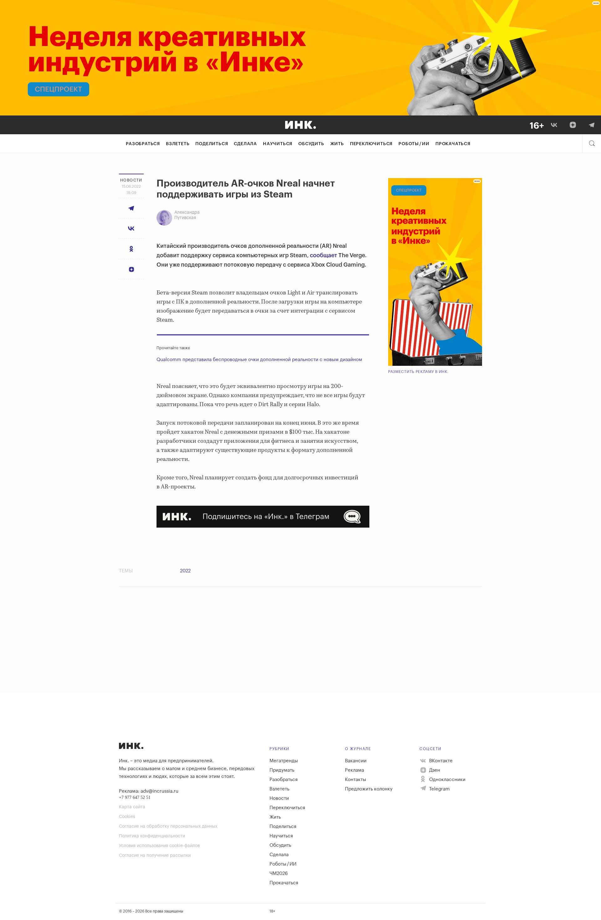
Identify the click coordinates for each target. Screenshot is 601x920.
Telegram (439, 789)
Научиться (277, 144)
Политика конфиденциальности (152, 836)
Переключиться (371, 144)
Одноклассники (446, 779)
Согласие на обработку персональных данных (168, 826)
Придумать (282, 770)
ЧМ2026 (279, 873)
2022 (185, 571)
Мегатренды (284, 761)
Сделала (245, 144)
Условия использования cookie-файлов (159, 846)
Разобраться (143, 144)
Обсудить (311, 144)
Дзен (434, 770)
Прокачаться (452, 144)
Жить (337, 144)
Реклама (354, 770)
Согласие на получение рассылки (155, 855)
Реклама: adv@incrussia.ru (148, 791)
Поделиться (211, 144)
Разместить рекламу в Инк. (418, 372)
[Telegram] (591, 124)
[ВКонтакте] (554, 124)
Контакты (355, 779)
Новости (279, 798)
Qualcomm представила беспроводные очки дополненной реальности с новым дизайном (259, 359)
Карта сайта (132, 807)
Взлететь (177, 144)
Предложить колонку (369, 789)
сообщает (323, 255)
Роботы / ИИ (413, 144)
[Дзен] (572, 124)
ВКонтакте (440, 761)
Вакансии (356, 761)
